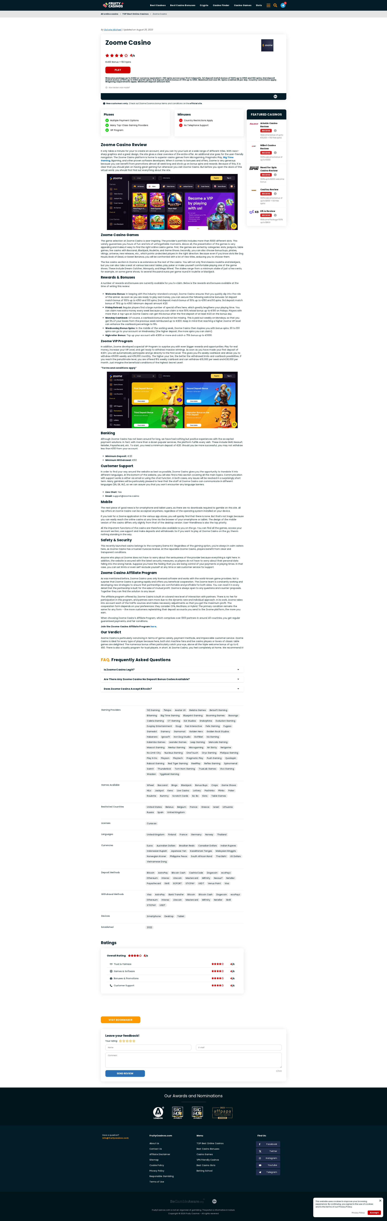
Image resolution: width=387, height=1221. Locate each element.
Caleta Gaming (155, 720)
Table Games (218, 795)
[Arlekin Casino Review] (275, 130)
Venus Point (214, 883)
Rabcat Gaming (155, 763)
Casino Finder (221, 5)
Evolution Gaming (225, 720)
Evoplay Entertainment (159, 726)
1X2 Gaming (153, 710)
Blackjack (186, 785)
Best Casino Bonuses (182, 5)
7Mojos (167, 710)
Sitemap (154, 1159)
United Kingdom (176, 812)
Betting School (205, 1170)
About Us (154, 1143)
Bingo (174, 785)
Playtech (178, 758)
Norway (209, 834)
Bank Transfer (176, 894)
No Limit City (154, 752)
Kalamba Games (156, 742)
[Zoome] (267, 45)
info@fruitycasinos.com (115, 1138)
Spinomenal (230, 763)
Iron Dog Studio (182, 736)
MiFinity (206, 878)
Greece (205, 807)
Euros (150, 845)
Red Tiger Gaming (178, 763)
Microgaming (196, 747)
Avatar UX (180, 710)
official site (196, 103)
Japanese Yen (178, 851)
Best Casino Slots (206, 1165)
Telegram (271, 1172)
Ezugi (178, 726)
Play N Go (152, 758)
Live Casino (183, 790)
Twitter (273, 1151)
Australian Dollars (166, 845)
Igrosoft (165, 736)
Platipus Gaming (229, 752)
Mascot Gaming (156, 747)
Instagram (271, 1158)
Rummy (164, 795)
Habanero (152, 736)
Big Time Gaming (170, 715)
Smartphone (154, 916)
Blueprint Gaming (192, 715)
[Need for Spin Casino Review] (275, 174)
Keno (170, 790)
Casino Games (242, 5)
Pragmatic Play (195, 758)
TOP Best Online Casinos (135, 14)
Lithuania (228, 807)
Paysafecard (154, 883)
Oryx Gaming (209, 752)
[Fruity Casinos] (118, 5)
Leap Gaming (197, 742)
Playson (165, 758)
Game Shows (229, 785)
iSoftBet (198, 736)
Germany (196, 834)
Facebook (271, 1144)
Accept (374, 1212)
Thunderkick (164, 768)
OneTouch (192, 752)
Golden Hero (196, 731)
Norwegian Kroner (156, 856)
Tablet (180, 916)
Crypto (204, 5)
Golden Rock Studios (218, 731)
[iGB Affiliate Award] (158, 1113)
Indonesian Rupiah (157, 851)
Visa (227, 883)
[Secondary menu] (268, 5)
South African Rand (201, 856)
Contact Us (155, 1148)
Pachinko (210, 790)
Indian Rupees (228, 845)
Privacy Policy (156, 1170)
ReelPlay (195, 763)
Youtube (272, 1165)
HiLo (149, 790)
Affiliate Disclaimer (159, 1154)
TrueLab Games (207, 768)
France (194, 807)
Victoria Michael (112, 29)
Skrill (167, 883)
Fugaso (227, 726)
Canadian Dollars (207, 845)
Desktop (169, 916)
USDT (201, 883)
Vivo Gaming (227, 768)
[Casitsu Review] (275, 193)
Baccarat (163, 785)
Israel (216, 807)
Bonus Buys (201, 785)
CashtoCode (196, 872)
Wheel (150, 785)
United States (154, 807)
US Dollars (235, 856)
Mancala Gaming (218, 742)
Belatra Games (197, 710)
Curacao (151, 823)
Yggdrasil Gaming (169, 774)
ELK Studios (190, 720)
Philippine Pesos (178, 856)
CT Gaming (174, 720)
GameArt (152, 731)
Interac (166, 878)
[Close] (380, 1200)
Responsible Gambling (161, 1176)
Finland (172, 834)
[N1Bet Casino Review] (275, 152)
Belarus (170, 807)
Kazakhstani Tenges (201, 851)
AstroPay (163, 872)
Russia (150, 812)
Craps (214, 785)
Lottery (197, 790)
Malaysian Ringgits (226, 851)
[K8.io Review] (275, 215)
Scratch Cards (180, 795)
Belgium (181, 807)
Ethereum (152, 878)
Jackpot (159, 790)
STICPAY (190, 883)
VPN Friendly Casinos (208, 1159)
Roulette (151, 795)
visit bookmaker (120, 1020)
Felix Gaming (213, 726)
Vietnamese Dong (157, 861)
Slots (259, 5)
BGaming (152, 715)
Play (118, 70)
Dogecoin (212, 872)
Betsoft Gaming (218, 710)
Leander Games (178, 742)
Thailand (222, 834)
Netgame (226, 747)
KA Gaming (213, 736)
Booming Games (215, 715)
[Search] (275, 5)
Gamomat (180, 731)
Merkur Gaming (176, 747)
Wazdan (151, 774)
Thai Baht (221, 856)
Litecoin (177, 878)
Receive (266, 130)
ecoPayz (226, 872)
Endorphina (206, 720)
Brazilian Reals (186, 845)
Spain (160, 812)
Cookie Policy (156, 1165)
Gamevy (165, 731)
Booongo (233, 715)
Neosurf (218, 878)
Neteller (230, 878)
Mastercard (192, 878)
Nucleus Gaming (174, 752)
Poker (231, 790)
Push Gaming (214, 758)
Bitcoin (150, 872)
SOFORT (177, 883)
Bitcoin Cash (178, 872)
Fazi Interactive (193, 726)
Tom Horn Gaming (185, 768)
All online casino (109, 14)
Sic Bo (195, 795)
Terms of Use (156, 1181)
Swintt (150, 768)
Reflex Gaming (212, 763)
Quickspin (230, 758)
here (153, 626)
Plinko (221, 790)
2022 (149, 927)
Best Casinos (158, 5)
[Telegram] (283, 5)
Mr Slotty (212, 747)
